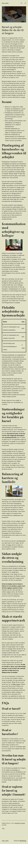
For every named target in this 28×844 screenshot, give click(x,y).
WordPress (23, 840)
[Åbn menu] (21, 3)
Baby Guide (5, 3)
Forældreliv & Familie (20, 823)
